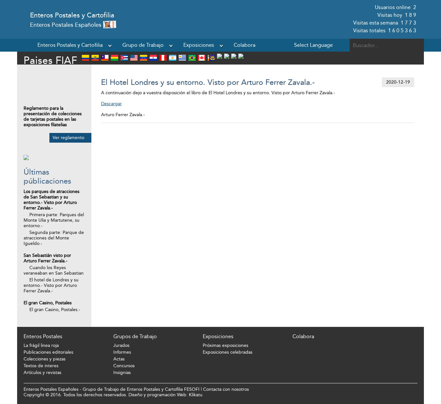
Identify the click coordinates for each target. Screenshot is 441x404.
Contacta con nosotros (226, 389)
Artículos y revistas (42, 372)
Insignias (122, 372)
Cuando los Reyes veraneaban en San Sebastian (54, 270)
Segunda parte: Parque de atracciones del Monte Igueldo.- (54, 238)
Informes (122, 352)
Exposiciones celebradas (227, 352)
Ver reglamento (68, 137)
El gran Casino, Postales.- (54, 309)
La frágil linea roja (41, 345)
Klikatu (195, 395)
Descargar (111, 103)
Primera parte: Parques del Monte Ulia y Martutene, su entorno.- (54, 220)
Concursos (124, 366)
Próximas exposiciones (225, 345)
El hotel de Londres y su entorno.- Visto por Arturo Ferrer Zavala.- (51, 285)
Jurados (121, 345)
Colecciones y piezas (45, 359)
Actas (119, 359)
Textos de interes (41, 366)
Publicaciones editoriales (48, 352)
